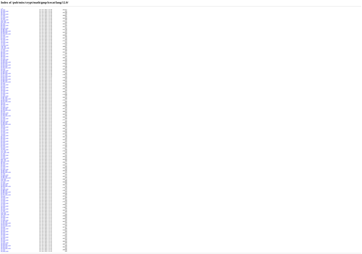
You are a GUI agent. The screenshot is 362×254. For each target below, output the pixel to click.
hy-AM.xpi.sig (6, 124)
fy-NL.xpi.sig (6, 98)
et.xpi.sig (4, 84)
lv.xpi (3, 156)
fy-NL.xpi (4, 97)
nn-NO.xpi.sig (6, 177)
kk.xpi (3, 136)
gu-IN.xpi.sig (6, 110)
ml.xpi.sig (4, 166)
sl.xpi (3, 210)
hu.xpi (3, 120)
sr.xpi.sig (4, 220)
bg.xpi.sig (4, 28)
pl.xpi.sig (4, 189)
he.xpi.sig (4, 112)
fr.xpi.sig (4, 96)
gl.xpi (3, 105)
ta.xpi (3, 227)
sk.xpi (3, 207)
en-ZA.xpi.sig (6, 67)
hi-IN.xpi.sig (6, 115)
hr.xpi (3, 117)
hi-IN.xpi (4, 114)
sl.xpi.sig (4, 211)
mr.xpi (3, 168)
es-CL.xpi (4, 74)
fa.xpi (3, 88)
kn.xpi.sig (4, 141)
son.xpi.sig (5, 214)
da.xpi (3, 52)
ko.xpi (3, 142)
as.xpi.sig (4, 19)
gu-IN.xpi (4, 108)
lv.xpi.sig (4, 158)
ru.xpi (3, 201)
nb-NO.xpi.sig (6, 172)
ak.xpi (3, 12)
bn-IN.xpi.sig (6, 33)
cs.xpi (3, 43)
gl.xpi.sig (4, 107)
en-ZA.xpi (4, 66)
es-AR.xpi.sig (6, 73)
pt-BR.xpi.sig (6, 192)
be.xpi (3, 24)
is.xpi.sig (4, 129)
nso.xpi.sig (5, 180)
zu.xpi (3, 249)
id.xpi (3, 125)
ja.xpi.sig (4, 135)
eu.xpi (3, 86)
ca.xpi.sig (4, 42)
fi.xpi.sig (4, 93)
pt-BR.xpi (4, 190)
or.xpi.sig (4, 183)
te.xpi (3, 230)
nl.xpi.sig (4, 175)
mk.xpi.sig (4, 163)
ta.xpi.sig (4, 228)
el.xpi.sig (4, 59)
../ (2, 8)
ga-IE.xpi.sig (6, 101)
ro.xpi (3, 199)
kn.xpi (3, 139)
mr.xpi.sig (4, 169)
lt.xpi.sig (4, 155)
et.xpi (3, 83)
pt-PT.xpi (4, 193)
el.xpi (3, 57)
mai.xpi (3, 159)
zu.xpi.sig (4, 251)
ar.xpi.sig (4, 17)
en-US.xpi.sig (6, 64)
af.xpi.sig (4, 11)
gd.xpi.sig (4, 104)
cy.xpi (3, 49)
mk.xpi (3, 162)
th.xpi (3, 232)
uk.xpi (3, 238)
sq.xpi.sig (4, 217)
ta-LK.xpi (4, 224)
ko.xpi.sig (4, 144)
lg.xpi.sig (4, 149)
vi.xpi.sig (4, 242)
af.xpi (3, 9)
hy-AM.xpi (4, 122)
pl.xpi (3, 187)
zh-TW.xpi (4, 247)
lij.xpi (3, 151)
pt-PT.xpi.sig (6, 194)
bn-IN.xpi (4, 32)
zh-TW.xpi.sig (6, 248)
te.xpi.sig (4, 231)
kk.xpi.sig (4, 138)
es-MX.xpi (4, 80)
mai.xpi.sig (5, 160)
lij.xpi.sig (5, 152)
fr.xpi (3, 94)
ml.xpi (3, 165)
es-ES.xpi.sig (6, 79)
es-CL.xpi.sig (6, 76)
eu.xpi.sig (4, 87)
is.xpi (3, 128)
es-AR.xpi (4, 72)
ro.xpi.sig (4, 200)
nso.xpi (3, 179)
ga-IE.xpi (4, 100)
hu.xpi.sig (4, 121)
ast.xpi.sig (5, 22)
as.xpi (3, 18)
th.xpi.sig (4, 234)
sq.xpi (3, 216)
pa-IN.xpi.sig (6, 186)
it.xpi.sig (4, 132)
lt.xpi (3, 153)
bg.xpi (3, 26)
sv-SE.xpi (4, 221)
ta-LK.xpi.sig (6, 225)
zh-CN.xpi (4, 244)
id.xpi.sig (4, 127)
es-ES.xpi (4, 77)
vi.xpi (3, 241)
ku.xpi (3, 145)
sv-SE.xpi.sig (6, 223)
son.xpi (3, 213)
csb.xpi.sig (5, 48)
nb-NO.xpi (4, 170)
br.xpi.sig (4, 36)
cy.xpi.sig (4, 50)
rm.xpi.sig (4, 197)
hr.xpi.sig (4, 118)
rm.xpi (3, 196)
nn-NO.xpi (4, 176)
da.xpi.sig (4, 53)
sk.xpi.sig (4, 208)
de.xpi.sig (4, 56)
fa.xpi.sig (4, 90)
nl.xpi (3, 173)
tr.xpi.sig (4, 237)
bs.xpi (3, 38)
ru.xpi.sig (4, 203)
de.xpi (3, 55)
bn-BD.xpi (4, 29)
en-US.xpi (4, 63)
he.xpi (3, 111)
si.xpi (3, 204)
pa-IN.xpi (4, 184)
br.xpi (3, 35)
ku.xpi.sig (4, 146)
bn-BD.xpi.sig (6, 31)
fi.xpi (3, 91)
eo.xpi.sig (4, 70)
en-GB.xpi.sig (6, 62)
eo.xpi (3, 69)
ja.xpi (3, 134)
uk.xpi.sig (4, 240)
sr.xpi (3, 218)
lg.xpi (3, 148)
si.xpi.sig (4, 206)
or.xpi (3, 182)
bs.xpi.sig (4, 39)
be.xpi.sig (4, 25)
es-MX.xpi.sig (6, 81)
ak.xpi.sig (4, 14)
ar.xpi (3, 15)
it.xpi (3, 131)
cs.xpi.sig (4, 45)
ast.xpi (3, 21)
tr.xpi (3, 235)
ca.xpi (3, 41)
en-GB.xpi (4, 60)
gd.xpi (3, 103)
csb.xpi (3, 46)
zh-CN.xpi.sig (6, 245)
